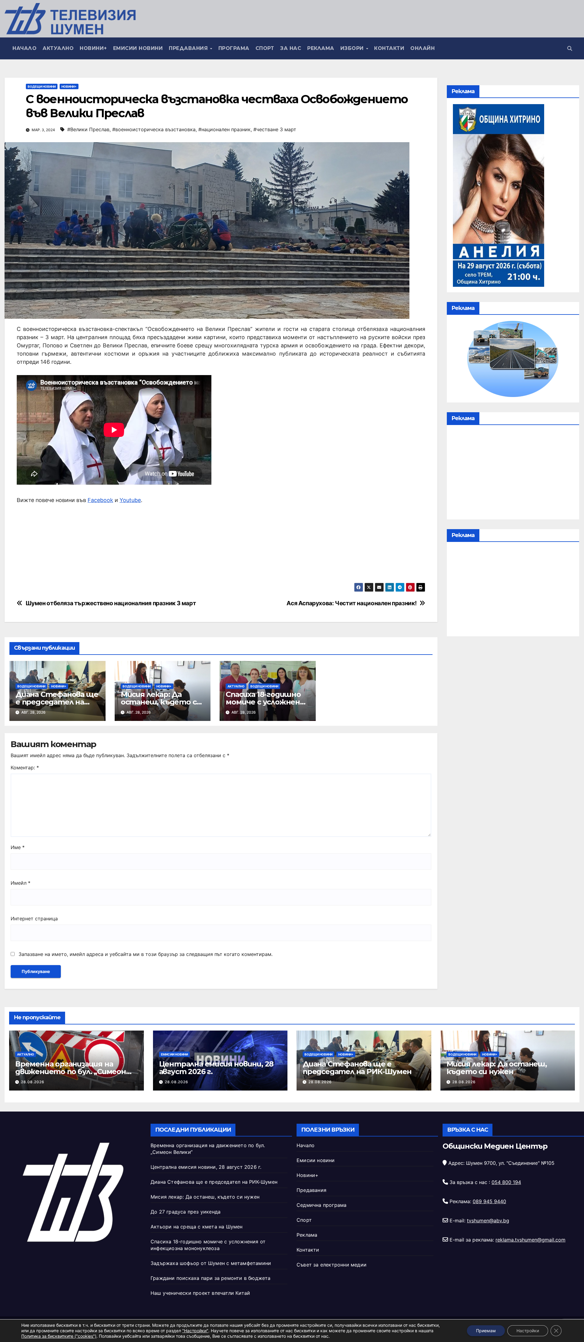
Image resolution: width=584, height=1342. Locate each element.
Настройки (527, 1330)
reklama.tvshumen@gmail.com (530, 1240)
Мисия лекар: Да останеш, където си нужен (161, 702)
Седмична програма (321, 1205)
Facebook (100, 500)
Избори (353, 48)
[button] (569, 48)
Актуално (58, 48)
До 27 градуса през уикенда (186, 1212)
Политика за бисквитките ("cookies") (58, 1336)
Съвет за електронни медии (332, 1265)
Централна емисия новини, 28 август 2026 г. (216, 1067)
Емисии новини (138, 48)
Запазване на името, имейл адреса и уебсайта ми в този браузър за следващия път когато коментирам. (146, 954)
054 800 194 (506, 1182)
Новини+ (93, 48)
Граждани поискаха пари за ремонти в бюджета (211, 1278)
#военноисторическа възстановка (154, 129)
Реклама (320, 48)
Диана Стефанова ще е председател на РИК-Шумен (57, 702)
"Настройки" (195, 1330)
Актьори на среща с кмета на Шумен (197, 1227)
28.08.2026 (32, 1082)
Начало (24, 48)
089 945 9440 (489, 1201)
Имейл (20, 883)
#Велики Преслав (88, 129)
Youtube (130, 500)
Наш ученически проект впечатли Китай (200, 1293)
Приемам (486, 1330)
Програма (233, 48)
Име (18, 847)
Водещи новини (42, 86)
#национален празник (224, 129)
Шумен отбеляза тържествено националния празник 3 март (111, 603)
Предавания (189, 48)
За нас (290, 48)
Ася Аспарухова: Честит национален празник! (351, 603)
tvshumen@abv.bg (488, 1220)
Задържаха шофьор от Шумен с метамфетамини (211, 1263)
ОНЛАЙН (422, 48)
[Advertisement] (513, 473)
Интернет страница (34, 918)
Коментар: (25, 767)
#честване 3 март (274, 129)
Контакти (389, 48)
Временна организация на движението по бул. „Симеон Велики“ (70, 1071)
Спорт (264, 48)
